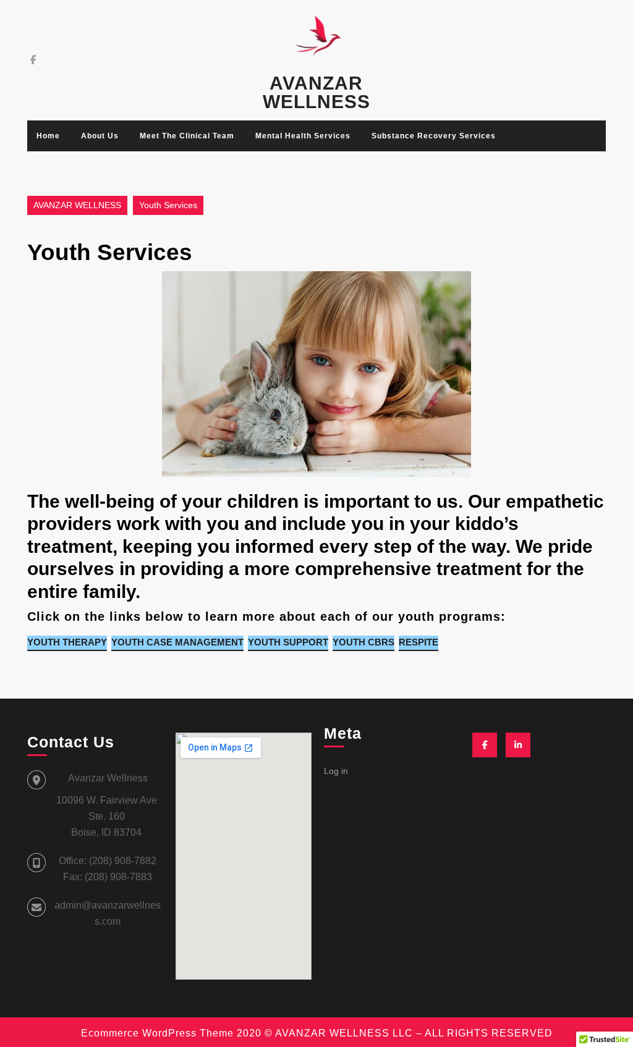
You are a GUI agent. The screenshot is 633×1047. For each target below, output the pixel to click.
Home (48, 136)
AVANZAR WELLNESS (316, 92)
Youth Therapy (67, 642)
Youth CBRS (363, 642)
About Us (100, 136)
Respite (418, 642)
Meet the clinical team (187, 136)
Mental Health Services (302, 136)
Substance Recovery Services (434, 136)
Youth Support (288, 642)
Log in (336, 771)
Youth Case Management (177, 642)
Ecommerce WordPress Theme (157, 1033)
